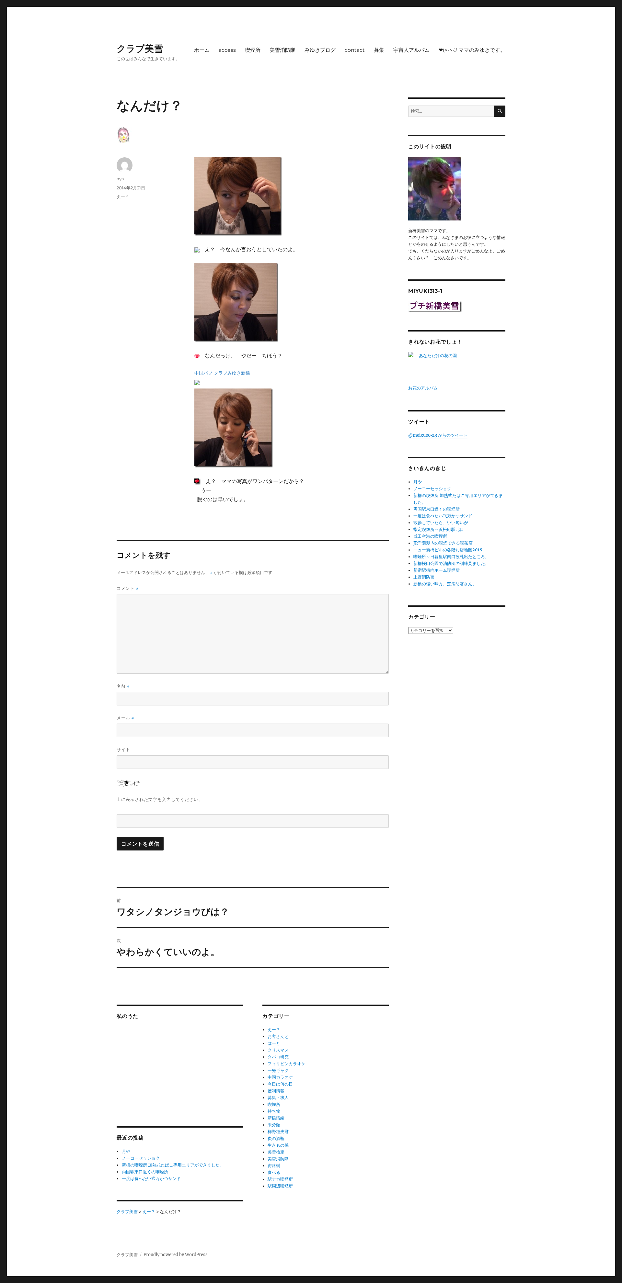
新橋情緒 (276, 1118)
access (227, 50)
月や (126, 1151)
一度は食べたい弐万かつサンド (151, 1178)
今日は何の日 (280, 1084)
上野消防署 (423, 577)
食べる (274, 1172)
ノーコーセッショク (141, 1158)
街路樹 (274, 1165)
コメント (128, 588)
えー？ (123, 196)
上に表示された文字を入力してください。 (160, 799)
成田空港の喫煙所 (430, 536)
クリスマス (278, 1050)
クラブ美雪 (140, 48)
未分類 (274, 1125)
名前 (123, 686)
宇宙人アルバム (411, 50)
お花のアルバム (423, 388)
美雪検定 (276, 1152)
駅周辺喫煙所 (280, 1186)
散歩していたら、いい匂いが (440, 522)
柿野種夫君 (278, 1131)
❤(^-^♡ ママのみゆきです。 (472, 50)
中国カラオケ (280, 1077)
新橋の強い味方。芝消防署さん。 (445, 584)
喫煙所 (252, 50)
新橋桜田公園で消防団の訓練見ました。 (451, 563)
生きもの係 (278, 1145)
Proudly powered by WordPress (176, 1254)
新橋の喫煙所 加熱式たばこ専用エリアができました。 (173, 1165)
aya (120, 178)
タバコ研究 (278, 1057)
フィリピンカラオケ (286, 1063)
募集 (379, 50)
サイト (123, 749)
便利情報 (276, 1091)
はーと (274, 1043)
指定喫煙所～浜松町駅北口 (438, 529)
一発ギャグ (278, 1070)
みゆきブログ (320, 50)
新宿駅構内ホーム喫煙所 (436, 570)
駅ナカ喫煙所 (280, 1179)
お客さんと (278, 1036)
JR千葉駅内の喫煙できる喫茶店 (443, 543)
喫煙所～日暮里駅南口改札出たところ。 (451, 556)
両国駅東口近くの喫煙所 (145, 1172)
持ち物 (274, 1111)
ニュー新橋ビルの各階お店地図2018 (447, 550)
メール (125, 718)
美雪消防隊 (282, 50)
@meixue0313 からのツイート (437, 435)
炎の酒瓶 (276, 1138)
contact (355, 50)
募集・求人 (278, 1097)
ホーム (202, 50)
